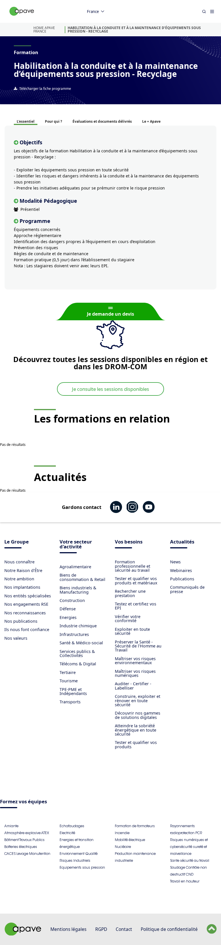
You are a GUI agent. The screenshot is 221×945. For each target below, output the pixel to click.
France (93, 11)
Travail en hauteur (184, 881)
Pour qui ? (53, 121)
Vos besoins (128, 542)
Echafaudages (72, 826)
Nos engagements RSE (26, 604)
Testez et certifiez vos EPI (135, 606)
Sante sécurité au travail (189, 860)
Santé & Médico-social (81, 642)
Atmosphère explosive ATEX (26, 833)
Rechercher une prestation (130, 593)
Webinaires (181, 570)
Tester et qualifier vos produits (136, 744)
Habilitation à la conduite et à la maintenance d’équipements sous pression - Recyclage (134, 29)
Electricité (67, 833)
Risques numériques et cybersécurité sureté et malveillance (189, 847)
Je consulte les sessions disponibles (110, 389)
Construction (72, 600)
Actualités (182, 542)
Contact (124, 929)
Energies (68, 617)
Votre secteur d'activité (76, 544)
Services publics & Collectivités (77, 653)
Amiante (11, 826)
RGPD (101, 929)
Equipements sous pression (82, 867)
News (175, 562)
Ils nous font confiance (26, 629)
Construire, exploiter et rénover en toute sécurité (137, 700)
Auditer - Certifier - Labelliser (133, 685)
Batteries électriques (20, 846)
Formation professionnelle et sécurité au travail (132, 566)
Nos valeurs (15, 638)
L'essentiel (26, 121)
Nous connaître (19, 562)
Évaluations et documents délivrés (102, 121)
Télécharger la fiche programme (45, 88)
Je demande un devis (110, 314)
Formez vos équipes (23, 802)
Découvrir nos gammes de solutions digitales (137, 715)
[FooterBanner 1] (23, 934)
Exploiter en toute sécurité (132, 631)
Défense (68, 608)
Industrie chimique (78, 625)
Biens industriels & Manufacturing (78, 589)
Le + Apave (151, 121)
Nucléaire (123, 846)
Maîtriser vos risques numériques (135, 673)
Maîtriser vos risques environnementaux (135, 660)
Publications (182, 579)
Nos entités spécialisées (27, 596)
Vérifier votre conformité (127, 618)
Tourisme (69, 680)
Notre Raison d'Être (23, 570)
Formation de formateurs (135, 826)
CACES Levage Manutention (27, 853)
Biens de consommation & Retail (82, 577)
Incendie (122, 833)
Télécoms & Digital (78, 663)
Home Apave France (44, 29)
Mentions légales (68, 929)
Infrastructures (74, 634)
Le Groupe (16, 542)
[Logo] (22, 17)
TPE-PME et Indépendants (73, 691)
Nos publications (20, 621)
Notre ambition (19, 579)
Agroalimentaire (75, 566)
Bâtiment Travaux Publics (24, 840)
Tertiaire (68, 672)
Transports (70, 702)
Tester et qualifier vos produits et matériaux (136, 580)
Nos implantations (22, 587)
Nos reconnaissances (25, 613)
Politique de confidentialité (169, 929)
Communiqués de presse (187, 589)
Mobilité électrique (130, 840)
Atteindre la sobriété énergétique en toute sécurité (135, 730)
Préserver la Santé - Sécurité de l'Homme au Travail (138, 646)
